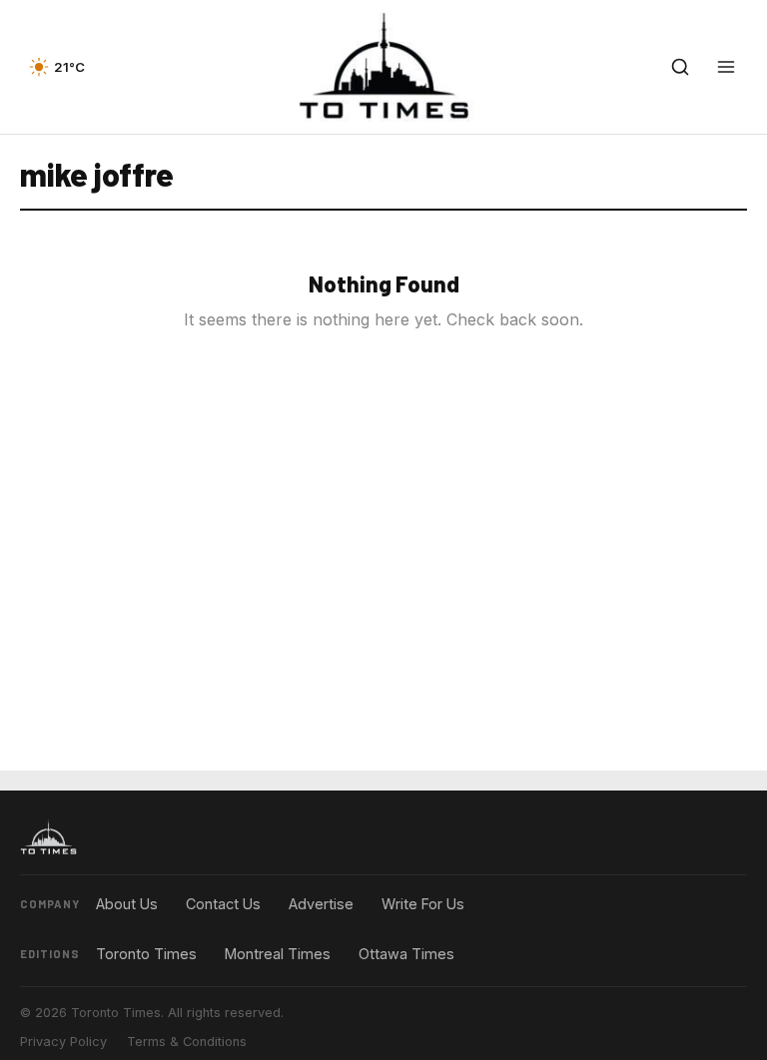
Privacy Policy (63, 1041)
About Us (127, 903)
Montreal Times (278, 953)
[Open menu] (726, 67)
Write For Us (423, 903)
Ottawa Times (406, 953)
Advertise (321, 903)
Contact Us (223, 903)
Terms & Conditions (187, 1041)
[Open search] (680, 67)
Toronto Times (146, 953)
